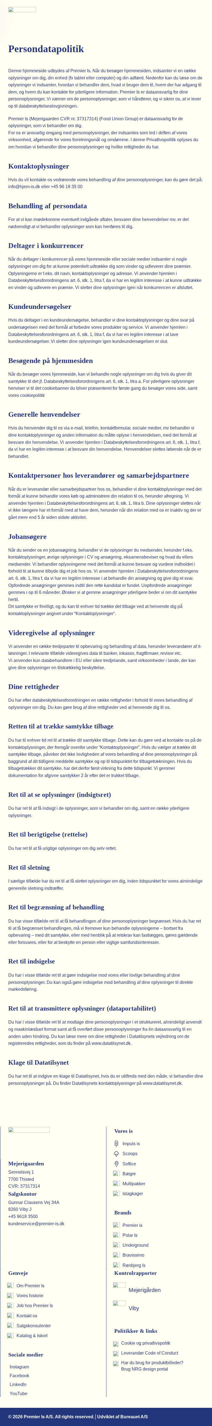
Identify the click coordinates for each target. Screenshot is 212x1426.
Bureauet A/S (134, 1416)
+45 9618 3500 (23, 1216)
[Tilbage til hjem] (23, 16)
